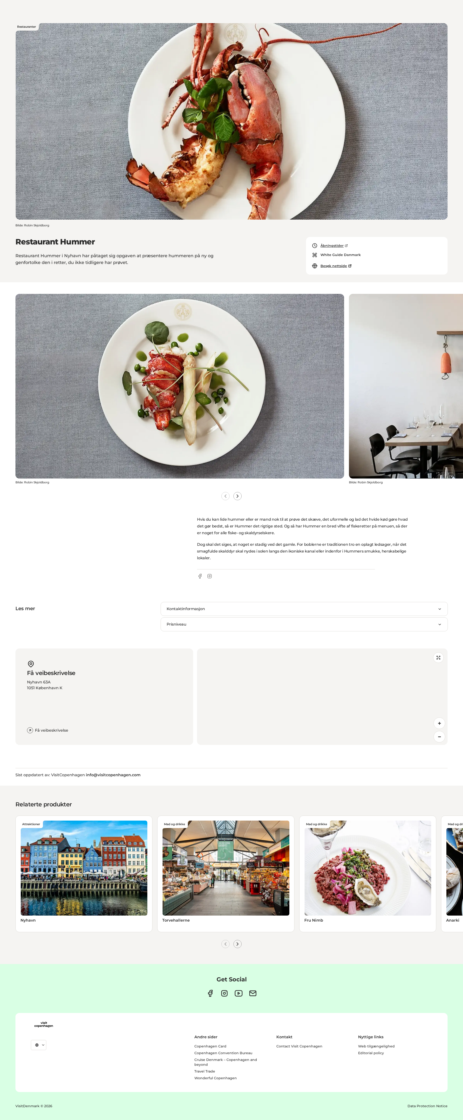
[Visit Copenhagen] (43, 1024)
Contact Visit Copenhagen (299, 1046)
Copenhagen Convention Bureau (223, 1053)
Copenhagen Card (210, 1046)
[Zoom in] (439, 723)
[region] (322, 696)
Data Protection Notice (428, 1106)
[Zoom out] (439, 736)
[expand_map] (438, 657)
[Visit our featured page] (238, 993)
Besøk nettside (333, 266)
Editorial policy (371, 1053)
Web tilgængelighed (376, 1046)
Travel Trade (204, 1071)
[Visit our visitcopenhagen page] (210, 993)
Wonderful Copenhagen (215, 1078)
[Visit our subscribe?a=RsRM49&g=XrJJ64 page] (253, 993)
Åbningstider (332, 245)
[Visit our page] (224, 993)
